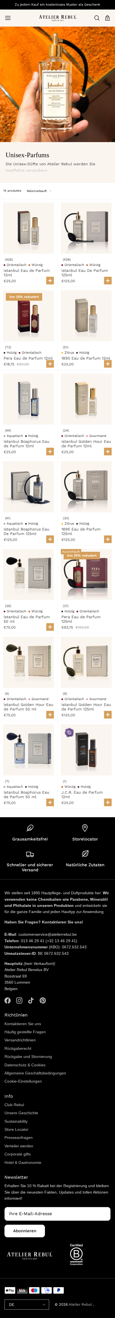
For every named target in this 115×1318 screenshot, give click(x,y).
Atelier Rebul (81, 1304)
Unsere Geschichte (21, 1113)
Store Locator (16, 1129)
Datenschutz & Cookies (24, 1065)
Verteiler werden (18, 1146)
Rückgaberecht (17, 1048)
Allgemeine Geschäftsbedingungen (35, 1073)
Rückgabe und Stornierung (28, 1056)
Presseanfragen (18, 1137)
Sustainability (16, 1121)
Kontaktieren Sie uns (22, 1023)
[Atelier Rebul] (57, 18)
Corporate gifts (17, 1154)
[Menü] (7, 18)
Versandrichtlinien (20, 1040)
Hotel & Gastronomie (22, 1162)
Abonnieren (24, 1230)
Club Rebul (14, 1104)
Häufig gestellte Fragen (25, 1032)
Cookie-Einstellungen (23, 1081)
